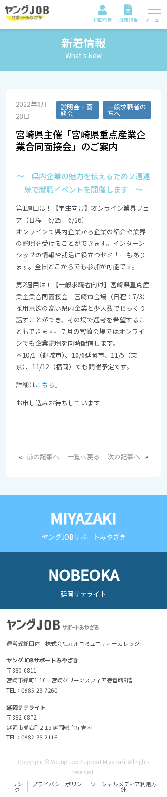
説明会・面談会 (76, 110)
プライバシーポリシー (57, 786)
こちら (45, 384)
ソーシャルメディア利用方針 (123, 786)
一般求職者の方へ (126, 110)
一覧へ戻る (83, 456)
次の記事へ (124, 456)
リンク (17, 786)
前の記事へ (43, 456)
